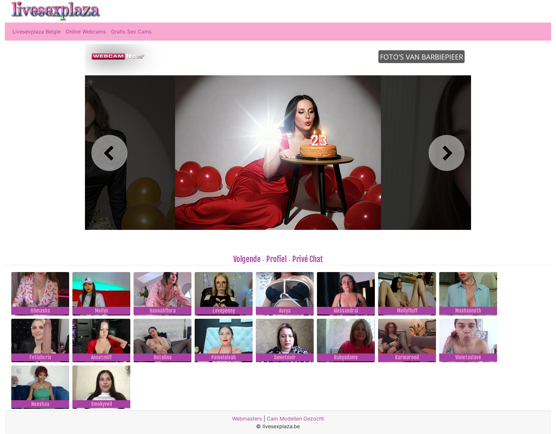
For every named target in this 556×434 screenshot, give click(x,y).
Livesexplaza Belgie (36, 31)
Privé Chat (307, 259)
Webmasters (247, 418)
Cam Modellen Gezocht (295, 418)
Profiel (276, 259)
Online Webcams (86, 31)
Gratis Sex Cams (131, 31)
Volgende (247, 259)
